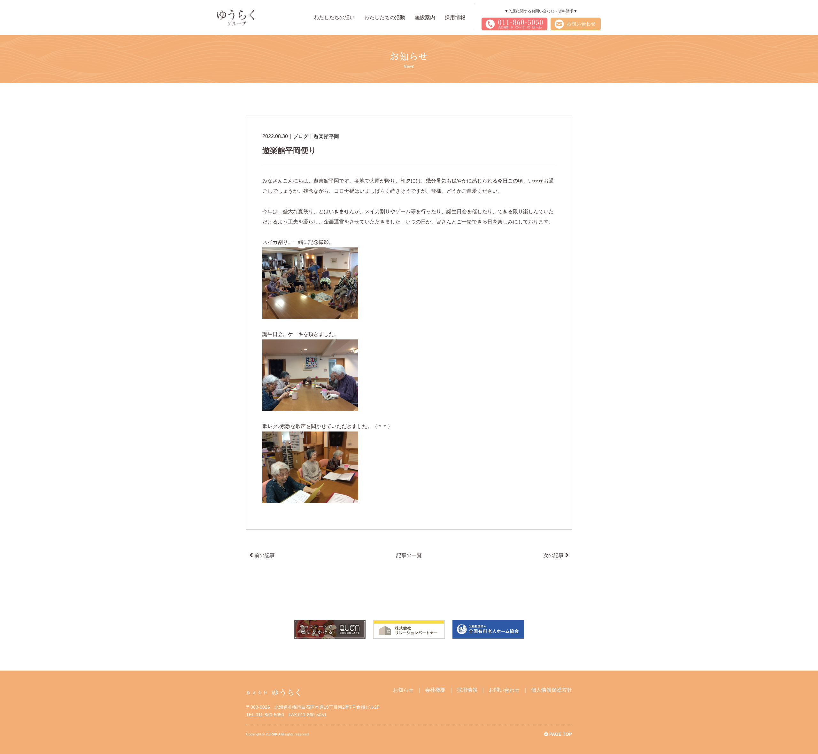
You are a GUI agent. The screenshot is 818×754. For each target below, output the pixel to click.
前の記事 (264, 555)
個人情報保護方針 (551, 690)
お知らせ (403, 690)
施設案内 (425, 17)
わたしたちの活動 (384, 17)
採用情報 (455, 17)
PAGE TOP (560, 734)
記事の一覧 (409, 555)
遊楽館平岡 (326, 136)
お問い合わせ (504, 690)
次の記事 (553, 555)
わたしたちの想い (334, 17)
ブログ (300, 136)
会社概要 (435, 690)
